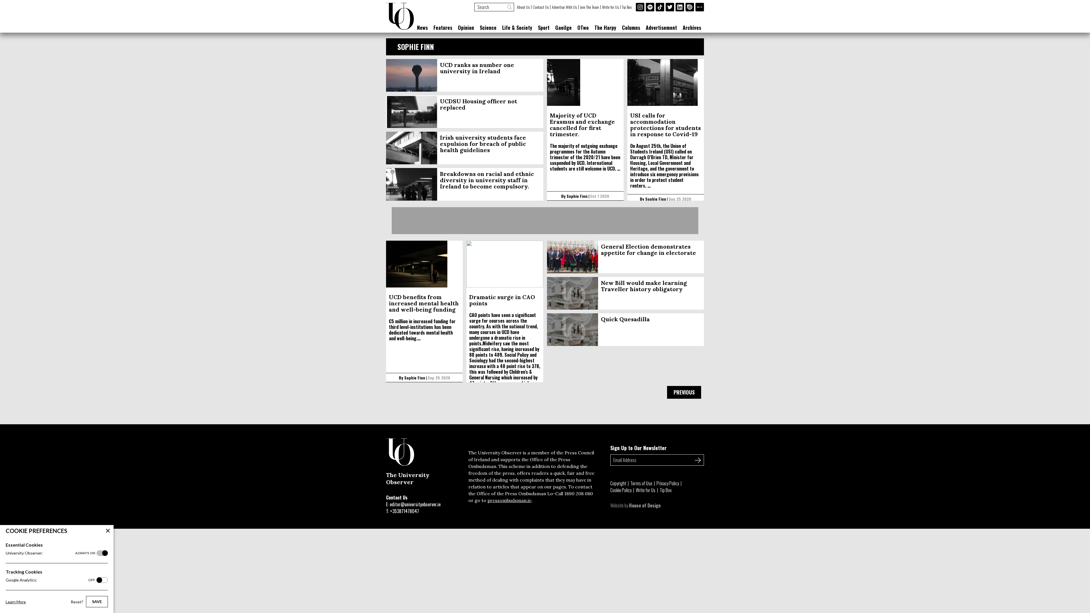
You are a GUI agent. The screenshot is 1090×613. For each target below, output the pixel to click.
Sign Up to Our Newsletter (638, 448)
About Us (523, 7)
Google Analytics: (50, 580)
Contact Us (541, 7)
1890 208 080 (578, 493)
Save (97, 601)
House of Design (645, 505)
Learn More (16, 601)
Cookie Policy (621, 490)
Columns (631, 27)
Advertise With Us (564, 7)
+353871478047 (404, 511)
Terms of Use (641, 483)
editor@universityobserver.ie (415, 504)
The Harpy (605, 27)
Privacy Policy (668, 483)
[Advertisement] (545, 220)
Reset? (77, 601)
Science (488, 27)
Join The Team (589, 7)
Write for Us (610, 7)
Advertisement (661, 27)
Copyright (618, 483)
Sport (544, 27)
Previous (684, 392)
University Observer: (50, 553)
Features (442, 27)
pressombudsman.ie (509, 500)
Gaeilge (563, 27)
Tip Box (627, 7)
